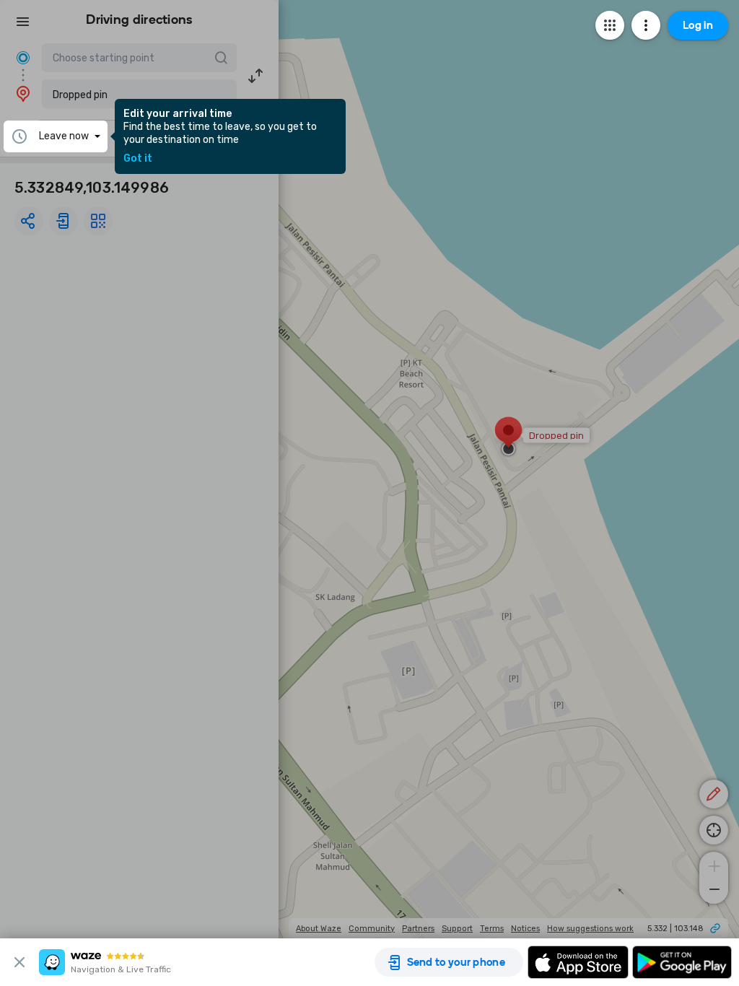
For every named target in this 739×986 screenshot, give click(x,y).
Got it (137, 159)
